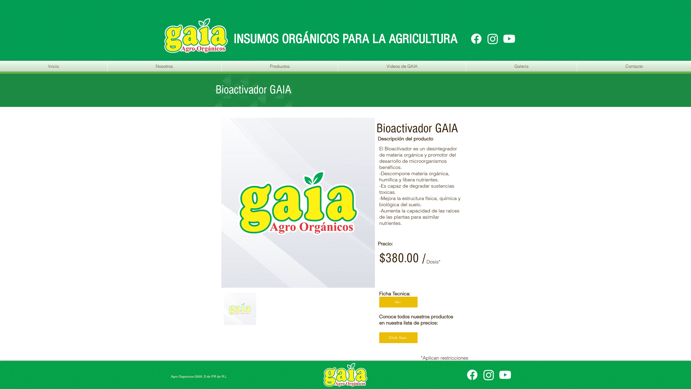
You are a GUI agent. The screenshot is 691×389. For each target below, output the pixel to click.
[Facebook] (476, 39)
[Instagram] (493, 39)
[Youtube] (509, 39)
